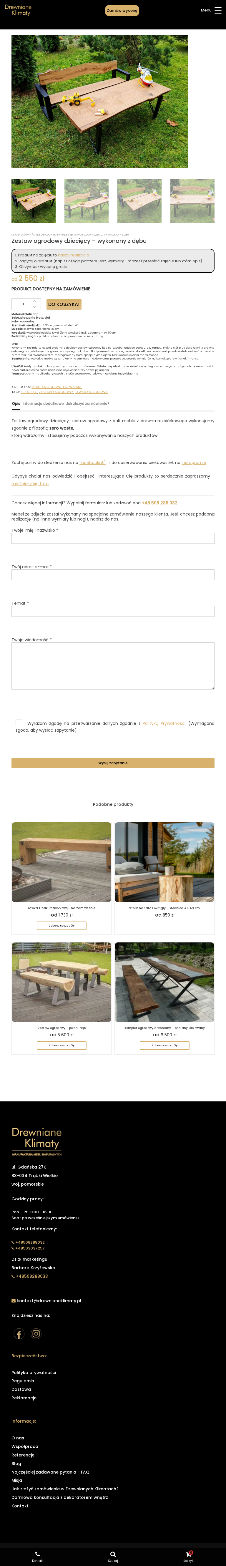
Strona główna (21, 234)
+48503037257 (30, 1248)
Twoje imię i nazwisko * (34, 530)
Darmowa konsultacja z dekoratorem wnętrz (59, 1497)
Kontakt (20, 1506)
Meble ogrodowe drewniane (50, 234)
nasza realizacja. (74, 255)
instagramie (194, 462)
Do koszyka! (63, 304)
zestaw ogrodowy (56, 392)
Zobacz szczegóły (61, 925)
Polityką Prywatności (164, 723)
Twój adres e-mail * (31, 567)
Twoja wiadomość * (31, 640)
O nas (17, 1438)
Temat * (20, 603)
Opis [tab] (16, 403)
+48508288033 (32, 1276)
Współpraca (24, 1446)
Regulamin (22, 1381)
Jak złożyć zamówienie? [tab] (87, 403)
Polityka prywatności (33, 1373)
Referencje (22, 1455)
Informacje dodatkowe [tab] (43, 403)
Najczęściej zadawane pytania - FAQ (50, 1472)
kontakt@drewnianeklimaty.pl (48, 1301)
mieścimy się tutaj (30, 484)
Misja (16, 1480)
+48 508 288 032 (159, 503)
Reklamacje (23, 1398)
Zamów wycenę (122, 10)
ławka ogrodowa (91, 392)
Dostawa (21, 1389)
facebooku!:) (92, 462)
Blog (16, 1463)
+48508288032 (30, 1242)
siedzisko (29, 392)
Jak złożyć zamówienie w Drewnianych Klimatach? (65, 1489)
